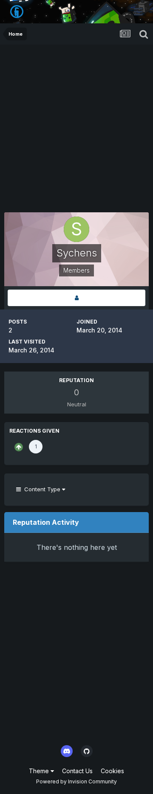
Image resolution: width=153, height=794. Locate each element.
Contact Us (77, 770)
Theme (40, 770)
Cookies (112, 770)
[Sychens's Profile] (76, 298)
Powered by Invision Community (76, 781)
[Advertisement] (76, 125)
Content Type (41, 489)
